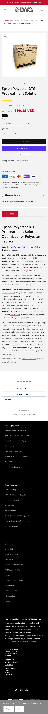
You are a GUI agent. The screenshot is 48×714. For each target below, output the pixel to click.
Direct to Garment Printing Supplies (24, 20)
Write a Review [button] (25, 389)
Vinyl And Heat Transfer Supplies (17, 521)
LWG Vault (8, 601)
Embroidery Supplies (12, 500)
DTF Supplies (9, 505)
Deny (19, 709)
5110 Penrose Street (11, 651)
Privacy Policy (10, 596)
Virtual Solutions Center (14, 580)
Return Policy (10, 585)
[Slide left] (17, 83)
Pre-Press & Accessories (13, 451)
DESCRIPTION (10, 214)
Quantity (5, 129)
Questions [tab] (7, 400)
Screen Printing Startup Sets (15, 430)
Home (6, 20)
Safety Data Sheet (29, 359)
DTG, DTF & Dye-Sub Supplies (15, 495)
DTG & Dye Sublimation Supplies (17, 516)
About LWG (9, 549)
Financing (8, 575)
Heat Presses (9, 462)
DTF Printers (9, 446)
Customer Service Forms (14, 565)
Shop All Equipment (12, 467)
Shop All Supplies (11, 526)
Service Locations (11, 554)
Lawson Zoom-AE (8, 293)
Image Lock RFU (29, 270)
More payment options (24, 154)
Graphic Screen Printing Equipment (18, 456)
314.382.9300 (15, 315)
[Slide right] (31, 83)
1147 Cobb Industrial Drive (13, 661)
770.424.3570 (9, 664)
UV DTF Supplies (11, 510)
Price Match (9, 559)
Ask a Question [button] (25, 394)
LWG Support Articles (13, 570)
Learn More (37, 2)
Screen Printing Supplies (14, 490)
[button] (4, 10)
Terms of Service (11, 591)
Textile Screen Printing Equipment (17, 441)
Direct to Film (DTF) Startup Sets (17, 435)
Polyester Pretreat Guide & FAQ (26, 247)
